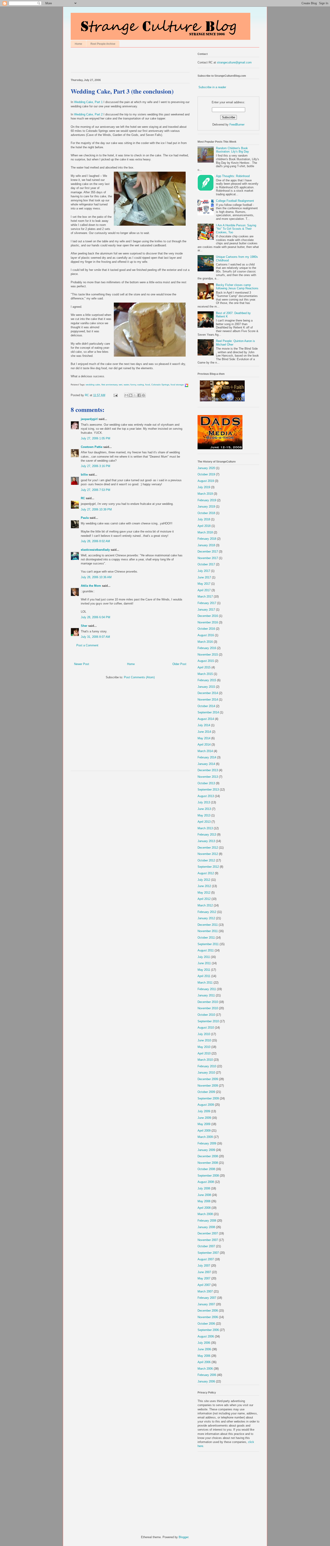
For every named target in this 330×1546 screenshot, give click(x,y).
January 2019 (206, 506)
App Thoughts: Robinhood (233, 176)
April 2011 (204, 976)
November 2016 (208, 622)
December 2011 (208, 924)
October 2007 (206, 1246)
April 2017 (204, 590)
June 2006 (204, 1349)
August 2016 (206, 635)
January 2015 (206, 686)
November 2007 (208, 1240)
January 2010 (206, 1072)
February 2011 (207, 989)
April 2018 (204, 526)
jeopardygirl (89, 419)
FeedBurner (236, 124)
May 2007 (204, 1278)
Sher (84, 625)
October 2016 (206, 628)
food (147, 384)
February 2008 (207, 1220)
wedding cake (93, 384)
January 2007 (206, 1304)
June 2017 (204, 577)
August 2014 (206, 719)
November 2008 (208, 1162)
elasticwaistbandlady (95, 549)
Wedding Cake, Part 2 (88, 114)
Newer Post (81, 664)
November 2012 (208, 854)
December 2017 (208, 551)
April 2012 (204, 899)
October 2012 (206, 860)
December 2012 (208, 847)
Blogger (183, 1537)
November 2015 (208, 654)
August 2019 (206, 481)
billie (84, 474)
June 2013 (204, 809)
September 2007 (208, 1252)
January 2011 (206, 995)
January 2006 (206, 1381)
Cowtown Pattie (91, 447)
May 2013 (204, 815)
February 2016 (207, 648)
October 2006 (206, 1323)
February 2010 (207, 1066)
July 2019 (204, 487)
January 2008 (206, 1227)
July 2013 (204, 802)
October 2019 (206, 474)
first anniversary (109, 384)
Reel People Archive (102, 43)
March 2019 (205, 493)
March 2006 (205, 1368)
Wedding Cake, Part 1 (88, 102)
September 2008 (208, 1175)
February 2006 (207, 1375)
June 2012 (204, 886)
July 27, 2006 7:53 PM (95, 490)
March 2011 (205, 982)
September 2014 (208, 712)
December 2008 (208, 1156)
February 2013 (207, 834)
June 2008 (204, 1195)
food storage (177, 384)
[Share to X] (135, 395)
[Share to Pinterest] (143, 395)
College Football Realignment (235, 200)
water (126, 384)
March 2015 (205, 674)
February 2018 (207, 538)
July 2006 (204, 1342)
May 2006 (204, 1355)
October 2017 (206, 564)
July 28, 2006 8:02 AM (95, 541)
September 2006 (208, 1330)
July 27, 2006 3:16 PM (95, 466)
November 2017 (208, 558)
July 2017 (204, 571)
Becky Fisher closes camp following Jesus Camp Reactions (237, 286)
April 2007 (204, 1285)
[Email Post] (115, 395)
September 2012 (208, 866)
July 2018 (204, 519)
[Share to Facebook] (139, 395)
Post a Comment (87, 645)
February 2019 (207, 500)
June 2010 (204, 1040)
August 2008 (206, 1182)
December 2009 (208, 1079)
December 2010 (208, 1002)
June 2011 (204, 963)
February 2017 (207, 603)
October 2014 (206, 706)
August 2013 (206, 796)
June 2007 (204, 1272)
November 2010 (208, 1008)
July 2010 (204, 1034)
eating (140, 384)
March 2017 (205, 596)
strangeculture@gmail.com (234, 62)
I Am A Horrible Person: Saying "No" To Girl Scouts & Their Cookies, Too (236, 229)
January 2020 (206, 468)
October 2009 (206, 1092)
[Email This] (126, 395)
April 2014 (204, 744)
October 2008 (206, 1169)
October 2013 (206, 783)
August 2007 (206, 1259)
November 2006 (208, 1317)
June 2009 (204, 1117)
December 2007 (208, 1233)
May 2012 (204, 892)
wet (120, 384)
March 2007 (205, 1291)
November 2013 (208, 776)
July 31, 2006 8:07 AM (95, 636)
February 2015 (207, 680)
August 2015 (206, 661)
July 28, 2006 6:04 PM (95, 617)
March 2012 (205, 905)
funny (133, 384)
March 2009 (205, 1137)
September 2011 (208, 944)
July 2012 (204, 879)
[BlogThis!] (130, 395)
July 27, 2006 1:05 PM (95, 438)
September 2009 (208, 1098)
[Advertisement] (123, 61)
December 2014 (208, 693)
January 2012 (206, 918)
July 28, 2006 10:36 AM (96, 577)
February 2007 (207, 1297)
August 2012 (206, 873)
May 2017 (204, 583)
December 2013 (208, 770)
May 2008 (204, 1201)
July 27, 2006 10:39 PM (96, 509)
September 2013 (208, 789)
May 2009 (204, 1124)
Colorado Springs (160, 384)
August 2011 (206, 950)
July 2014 (204, 725)
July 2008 (204, 1188)
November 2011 (208, 931)
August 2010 (206, 1027)
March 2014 (205, 751)
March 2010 (205, 1059)
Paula (85, 517)
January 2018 (206, 545)
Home (78, 43)
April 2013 (204, 821)
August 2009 (206, 1104)
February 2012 (207, 912)
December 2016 (208, 616)
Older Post (179, 664)
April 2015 (204, 667)
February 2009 (207, 1143)
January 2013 (206, 841)
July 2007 (204, 1265)
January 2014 (206, 764)
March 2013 (205, 828)
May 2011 (204, 969)
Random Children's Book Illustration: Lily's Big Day (232, 149)
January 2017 (206, 609)
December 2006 (208, 1310)
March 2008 (205, 1214)
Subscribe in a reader (212, 87)
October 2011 (206, 937)
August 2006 (206, 1336)
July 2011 (204, 957)
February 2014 (207, 757)
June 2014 (204, 731)
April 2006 (204, 1362)
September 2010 (208, 1021)
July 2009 (204, 1111)
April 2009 (204, 1130)
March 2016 (205, 641)
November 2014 (208, 699)
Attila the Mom (91, 585)
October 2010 (206, 1014)
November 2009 (208, 1085)
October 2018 (206, 513)
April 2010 (204, 1053)
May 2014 (204, 738)
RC (83, 498)
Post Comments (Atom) (139, 677)
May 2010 (204, 1047)
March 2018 (205, 532)
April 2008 (204, 1207)
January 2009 (206, 1150)
